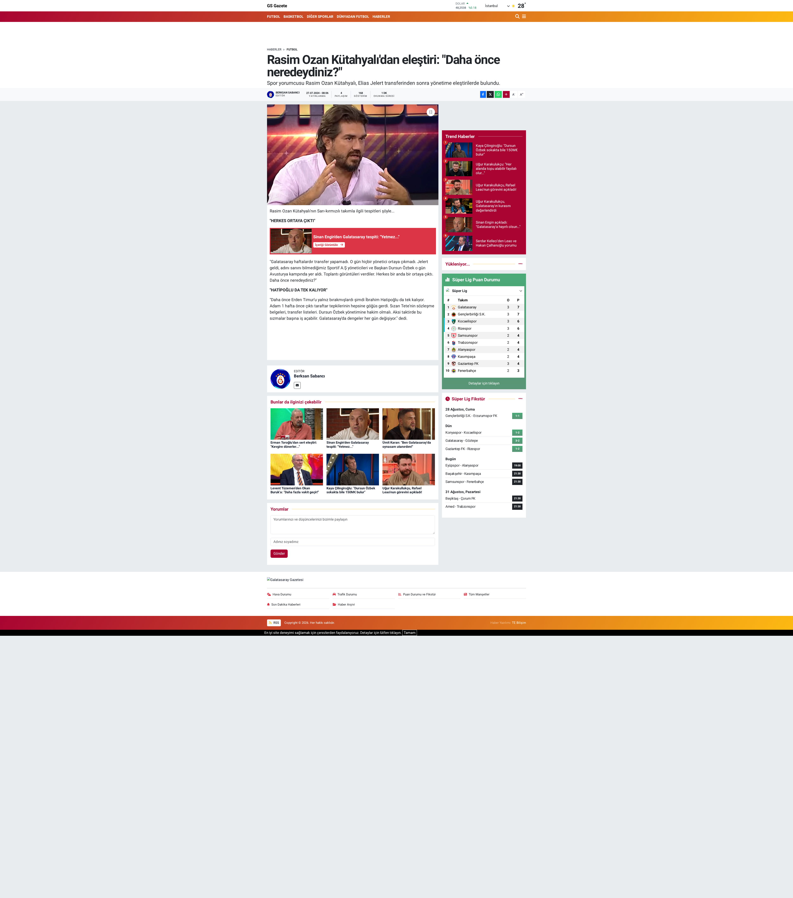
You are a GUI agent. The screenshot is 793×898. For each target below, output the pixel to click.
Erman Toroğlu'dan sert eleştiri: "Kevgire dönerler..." (294, 444)
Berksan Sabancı (309, 376)
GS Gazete (277, 5)
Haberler (274, 49)
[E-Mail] (297, 385)
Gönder (279, 553)
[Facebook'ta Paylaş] (483, 94)
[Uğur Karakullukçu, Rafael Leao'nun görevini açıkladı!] (408, 469)
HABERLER (381, 16)
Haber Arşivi (346, 604)
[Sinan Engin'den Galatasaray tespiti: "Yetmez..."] (352, 423)
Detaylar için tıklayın (484, 383)
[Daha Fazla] (506, 94)
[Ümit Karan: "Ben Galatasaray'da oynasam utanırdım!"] (408, 423)
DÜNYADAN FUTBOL (353, 16)
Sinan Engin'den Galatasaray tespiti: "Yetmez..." (347, 444)
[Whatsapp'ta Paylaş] (498, 94)
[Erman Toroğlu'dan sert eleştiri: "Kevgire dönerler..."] (297, 423)
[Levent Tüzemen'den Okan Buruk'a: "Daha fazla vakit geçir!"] (297, 469)
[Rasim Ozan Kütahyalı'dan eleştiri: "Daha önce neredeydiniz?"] (353, 154)
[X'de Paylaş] (490, 94)
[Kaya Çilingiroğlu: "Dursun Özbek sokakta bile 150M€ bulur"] (352, 469)
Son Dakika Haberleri (285, 604)
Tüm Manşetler (479, 594)
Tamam (409, 633)
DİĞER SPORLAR (320, 16)
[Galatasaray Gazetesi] (285, 580)
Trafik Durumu (347, 594)
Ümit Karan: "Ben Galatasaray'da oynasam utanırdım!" (406, 444)
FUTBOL (273, 16)
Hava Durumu (282, 594)
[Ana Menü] (523, 16)
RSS (276, 623)
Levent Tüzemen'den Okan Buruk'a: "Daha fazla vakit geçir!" (295, 490)
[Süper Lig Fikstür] (520, 399)
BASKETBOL (293, 16)
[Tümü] (520, 264)
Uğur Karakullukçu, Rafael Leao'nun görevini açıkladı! (402, 490)
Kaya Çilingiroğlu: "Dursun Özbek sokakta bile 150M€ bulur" (350, 490)
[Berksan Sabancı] (280, 378)
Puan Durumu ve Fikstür (419, 594)
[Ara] (517, 16)
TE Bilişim (519, 623)
